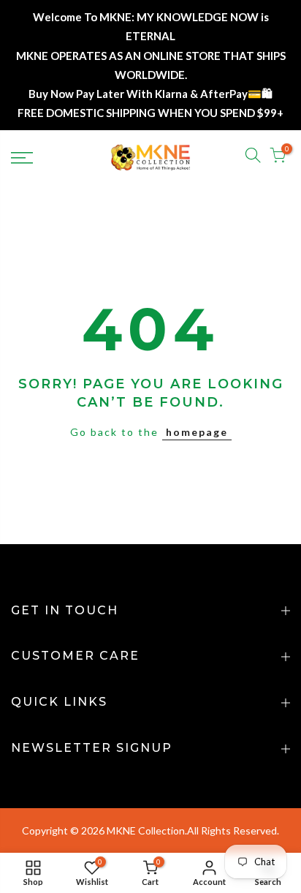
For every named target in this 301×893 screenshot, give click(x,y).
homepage (197, 432)
